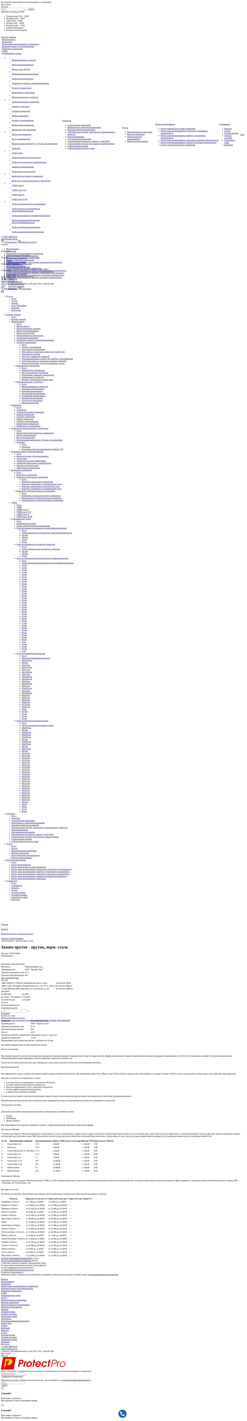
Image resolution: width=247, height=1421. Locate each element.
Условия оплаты (8, 1312)
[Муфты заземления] (37, 113)
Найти (4, 1385)
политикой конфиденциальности (75, 1380)
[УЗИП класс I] (37, 183)
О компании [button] (6, 270)
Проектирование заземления (13, 1300)
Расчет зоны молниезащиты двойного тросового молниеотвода (34, 277)
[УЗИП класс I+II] (37, 188)
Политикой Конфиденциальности (103, 1274)
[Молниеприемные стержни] (37, 58)
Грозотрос (26, 447)
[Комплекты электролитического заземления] (37, 178)
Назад (13, 299)
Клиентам (15, 818)
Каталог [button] (4, 244)
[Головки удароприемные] (37, 118)
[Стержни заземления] (37, 109)
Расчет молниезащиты (21, 865)
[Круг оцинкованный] (37, 137)
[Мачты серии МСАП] (37, 67)
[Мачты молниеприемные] (37, 62)
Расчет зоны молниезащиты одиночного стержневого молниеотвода (36, 270)
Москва (14, 303)
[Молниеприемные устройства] (37, 95)
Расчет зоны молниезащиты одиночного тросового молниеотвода (35, 275)
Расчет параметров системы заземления (23, 268)
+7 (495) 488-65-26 (9, 237)
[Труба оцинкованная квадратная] (37, 225)
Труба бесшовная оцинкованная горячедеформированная (47, 533)
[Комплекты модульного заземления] (37, 174)
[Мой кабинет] (2, 292)
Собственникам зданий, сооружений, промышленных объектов (34, 262)
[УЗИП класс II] (37, 192)
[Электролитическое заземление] (37, 100)
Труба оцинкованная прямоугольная (37, 725)
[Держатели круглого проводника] (37, 155)
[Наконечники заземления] (37, 123)
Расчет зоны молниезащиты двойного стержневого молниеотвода (35, 273)
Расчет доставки (49, 1020)
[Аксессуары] (37, 151)
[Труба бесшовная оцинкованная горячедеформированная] (37, 206)
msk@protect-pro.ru (9, 239)
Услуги (14, 848)
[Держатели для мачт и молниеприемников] (37, 81)
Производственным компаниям (20, 260)
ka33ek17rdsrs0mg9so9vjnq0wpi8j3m (16, 1258)
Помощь (4, 1309)
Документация (63, 1020)
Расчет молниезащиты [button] (11, 264)
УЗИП (19, 507)
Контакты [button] (5, 277)
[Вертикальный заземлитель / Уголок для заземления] (37, 141)
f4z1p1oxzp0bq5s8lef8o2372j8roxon (16, 1261)
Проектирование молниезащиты (15, 1305)
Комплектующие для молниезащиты (32, 456)
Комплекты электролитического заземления (41, 496)
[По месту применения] (37, 86)
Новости (12, 277)
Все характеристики (10, 978)
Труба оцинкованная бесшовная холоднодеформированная (47, 563)
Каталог (4, 1279)
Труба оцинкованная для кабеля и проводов (41, 549)
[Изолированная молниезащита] (37, 72)
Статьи (4, 1326)
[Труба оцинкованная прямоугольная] (37, 229)
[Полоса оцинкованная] (37, 132)
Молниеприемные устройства (35, 387)
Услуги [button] (4, 257)
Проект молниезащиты (16, 262)
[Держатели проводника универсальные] (37, 160)
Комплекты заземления (26, 475)
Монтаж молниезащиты (11, 1307)
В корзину (5, 1013)
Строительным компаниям (18, 255)
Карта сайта (6, 1323)
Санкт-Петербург (19, 306)
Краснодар (16, 310)
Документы (6, 1319)
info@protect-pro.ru (26, 1270)
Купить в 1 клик (8, 1016)
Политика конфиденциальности (15, 1321)
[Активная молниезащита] (37, 76)
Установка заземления (15, 266)
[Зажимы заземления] (37, 104)
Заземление (11, 251)
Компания (10, 275)
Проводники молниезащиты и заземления (24, 253)
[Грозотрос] (37, 146)
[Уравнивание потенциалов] (37, 169)
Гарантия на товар (16, 286)
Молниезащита (12, 249)
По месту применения (31, 347)
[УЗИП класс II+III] (37, 197)
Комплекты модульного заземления (37, 482)
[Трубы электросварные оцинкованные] (37, 202)
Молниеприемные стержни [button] (13, 1018)
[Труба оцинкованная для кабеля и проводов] (37, 213)
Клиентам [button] (5, 251)
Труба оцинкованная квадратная (36, 658)
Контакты (5, 1342)
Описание (20, 1020)
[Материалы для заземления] (37, 127)
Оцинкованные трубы (26, 523)
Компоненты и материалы (33, 370)
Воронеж (15, 308)
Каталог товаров (18, 319)
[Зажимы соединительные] (37, 164)
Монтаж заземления (10, 1302)
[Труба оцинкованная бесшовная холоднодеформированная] (37, 218)
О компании (16, 885)
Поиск (31, 9)
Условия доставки (9, 1314)
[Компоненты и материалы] (37, 90)
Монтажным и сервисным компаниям (22, 258)
